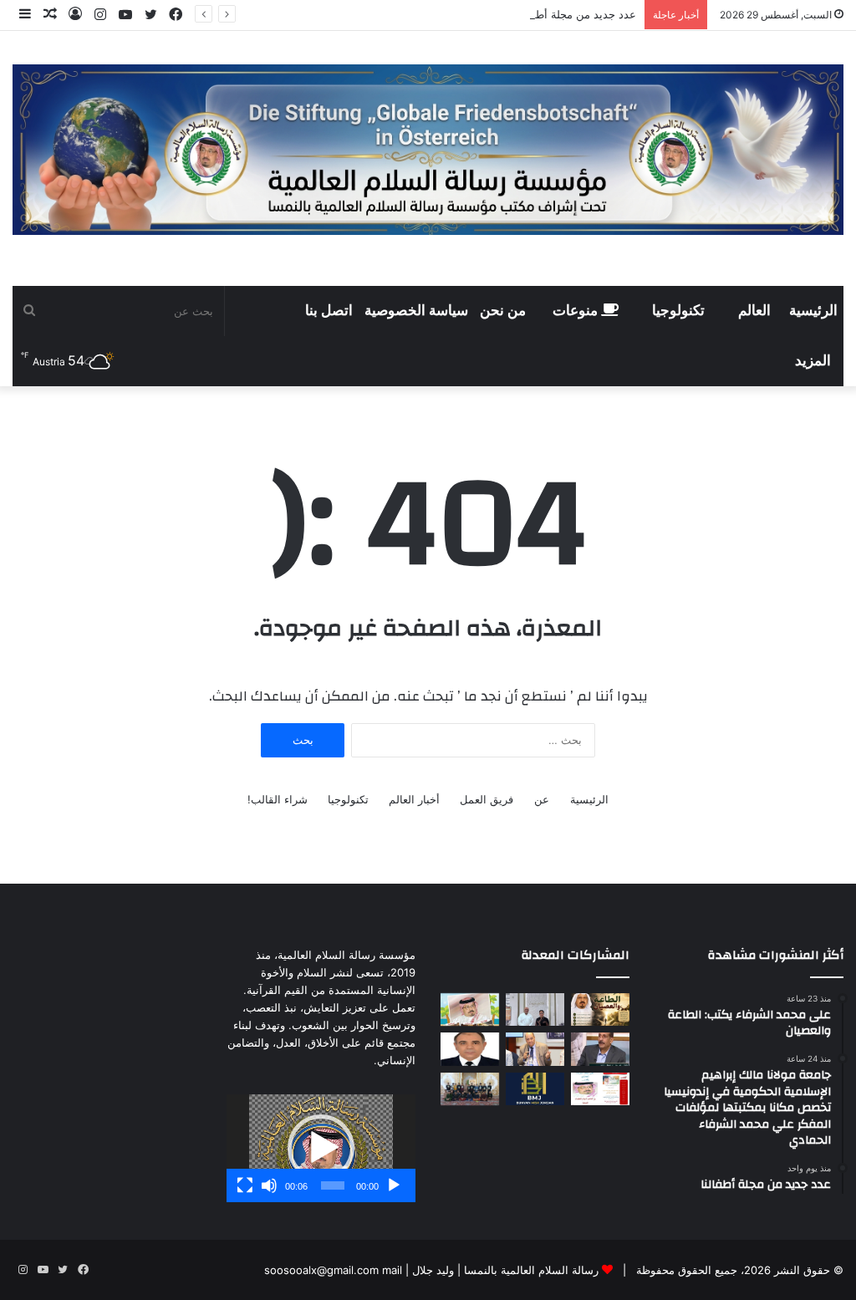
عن (541, 799)
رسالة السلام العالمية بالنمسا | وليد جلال (504, 1270)
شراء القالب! (277, 799)
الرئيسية (813, 311)
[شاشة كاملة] (245, 1185)
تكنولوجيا (678, 311)
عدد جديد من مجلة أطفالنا (576, 14)
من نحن (503, 311)
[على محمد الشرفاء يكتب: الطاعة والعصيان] (600, 1009)
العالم (754, 311)
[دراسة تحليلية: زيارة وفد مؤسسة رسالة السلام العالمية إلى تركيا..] (535, 1048)
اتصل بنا (329, 311)
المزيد (813, 361)
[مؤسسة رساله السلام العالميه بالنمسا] (428, 149)
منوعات (577, 311)
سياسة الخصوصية (416, 311)
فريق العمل (486, 799)
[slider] (332, 1185)
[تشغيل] (393, 1185)
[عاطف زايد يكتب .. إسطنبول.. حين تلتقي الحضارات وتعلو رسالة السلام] (600, 1048)
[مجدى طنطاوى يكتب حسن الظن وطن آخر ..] (470, 1048)
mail (392, 1270)
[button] (321, 1147)
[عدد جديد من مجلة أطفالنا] (470, 1009)
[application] (321, 1148)
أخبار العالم (414, 799)
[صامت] (269, 1185)
